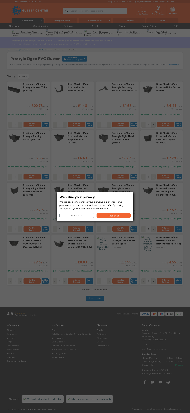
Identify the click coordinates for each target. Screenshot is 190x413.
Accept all (113, 215)
